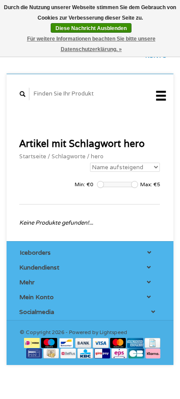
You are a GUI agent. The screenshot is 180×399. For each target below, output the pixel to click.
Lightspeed (113, 332)
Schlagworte (69, 156)
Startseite (32, 156)
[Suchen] (22, 94)
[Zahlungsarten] (32, 342)
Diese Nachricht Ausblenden (91, 28)
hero (97, 156)
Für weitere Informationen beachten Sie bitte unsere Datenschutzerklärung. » (91, 44)
